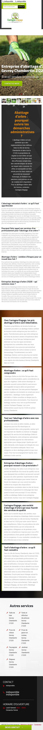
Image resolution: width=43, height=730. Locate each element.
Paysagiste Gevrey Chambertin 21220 (13, 651)
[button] (19, 94)
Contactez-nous (11, 84)
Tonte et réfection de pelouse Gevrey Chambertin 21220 (25, 619)
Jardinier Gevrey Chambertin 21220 (25, 651)
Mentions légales (27, 725)
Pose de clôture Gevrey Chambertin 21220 (13, 635)
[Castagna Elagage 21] (15, 17)
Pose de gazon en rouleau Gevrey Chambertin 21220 (25, 636)
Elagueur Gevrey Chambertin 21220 (13, 663)
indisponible (8, 1)
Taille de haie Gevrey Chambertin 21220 (13, 618)
